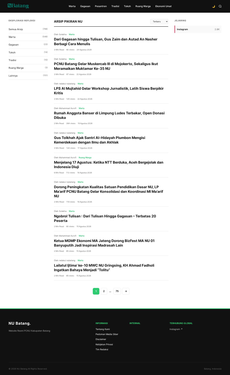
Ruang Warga (143, 6)
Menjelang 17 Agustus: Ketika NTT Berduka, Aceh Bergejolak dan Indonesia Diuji (108, 164)
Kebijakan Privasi (104, 344)
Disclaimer (101, 339)
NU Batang (20, 323)
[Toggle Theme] (213, 6)
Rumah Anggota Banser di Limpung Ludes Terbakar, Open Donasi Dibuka (109, 115)
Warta (72, 6)
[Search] (220, 6)
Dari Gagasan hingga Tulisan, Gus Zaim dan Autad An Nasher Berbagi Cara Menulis (105, 41)
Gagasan (85, 6)
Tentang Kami (103, 329)
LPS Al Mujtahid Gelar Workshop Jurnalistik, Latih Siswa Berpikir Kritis (109, 90)
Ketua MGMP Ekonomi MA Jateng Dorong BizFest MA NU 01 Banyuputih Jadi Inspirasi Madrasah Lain (104, 243)
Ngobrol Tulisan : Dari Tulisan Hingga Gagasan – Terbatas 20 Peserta (105, 218)
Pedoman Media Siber (107, 334)
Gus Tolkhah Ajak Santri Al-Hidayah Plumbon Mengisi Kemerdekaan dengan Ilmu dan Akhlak (99, 140)
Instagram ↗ (176, 329)
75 (117, 291)
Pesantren (101, 6)
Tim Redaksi (102, 349)
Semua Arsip (28, 29)
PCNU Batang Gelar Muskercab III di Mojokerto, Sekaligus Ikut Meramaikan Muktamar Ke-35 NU (106, 66)
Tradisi (115, 6)
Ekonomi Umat (163, 6)
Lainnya (28, 75)
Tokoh (127, 6)
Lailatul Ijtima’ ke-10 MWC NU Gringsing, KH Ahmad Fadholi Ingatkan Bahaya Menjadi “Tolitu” (104, 267)
